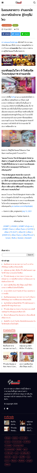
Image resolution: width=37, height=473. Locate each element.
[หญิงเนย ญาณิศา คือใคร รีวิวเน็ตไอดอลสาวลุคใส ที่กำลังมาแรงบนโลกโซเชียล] (27, 338)
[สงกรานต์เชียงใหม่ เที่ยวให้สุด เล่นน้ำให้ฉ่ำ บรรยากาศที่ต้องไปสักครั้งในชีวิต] (27, 357)
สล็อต (6, 232)
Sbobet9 (28, 238)
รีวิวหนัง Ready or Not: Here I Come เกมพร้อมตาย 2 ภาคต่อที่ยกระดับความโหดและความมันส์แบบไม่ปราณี (18, 278)
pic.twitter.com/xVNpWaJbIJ (22, 206)
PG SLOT (13, 232)
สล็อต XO (22, 232)
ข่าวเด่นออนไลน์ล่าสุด (9, 42)
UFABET (6, 226)
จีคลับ (14, 238)
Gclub (8, 238)
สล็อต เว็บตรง (21, 229)
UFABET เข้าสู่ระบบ (25, 226)
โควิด (13, 97)
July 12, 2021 (27, 211)
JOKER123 (6, 235)
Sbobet (20, 238)
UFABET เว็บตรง (8, 229)
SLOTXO (30, 229)
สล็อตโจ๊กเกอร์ (28, 235)
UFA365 (14, 226)
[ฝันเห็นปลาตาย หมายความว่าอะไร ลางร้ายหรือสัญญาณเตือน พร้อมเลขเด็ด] (10, 338)
